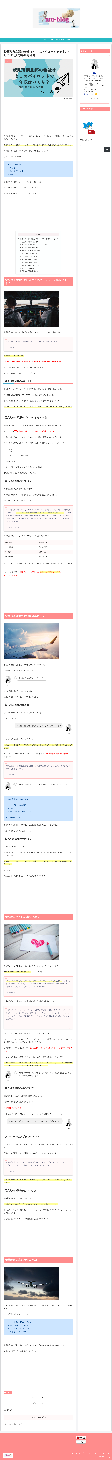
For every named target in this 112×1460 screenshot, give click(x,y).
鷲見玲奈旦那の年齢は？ (30, 256)
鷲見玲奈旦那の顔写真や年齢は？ (31, 250)
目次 (35, 235)
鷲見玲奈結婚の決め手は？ (31, 262)
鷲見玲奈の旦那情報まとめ (29, 271)
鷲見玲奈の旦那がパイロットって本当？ (35, 245)
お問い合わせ (75, 1453)
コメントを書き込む (38, 1417)
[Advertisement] (38, 116)
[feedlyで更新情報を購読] (94, 98)
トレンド (9, 1392)
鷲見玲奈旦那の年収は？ (30, 248)
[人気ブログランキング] (81, 1439)
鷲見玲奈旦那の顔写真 (29, 253)
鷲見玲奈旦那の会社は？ (30, 242)
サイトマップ (104, 1453)
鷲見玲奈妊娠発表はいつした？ (32, 268)
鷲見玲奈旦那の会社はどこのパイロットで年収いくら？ (39, 239)
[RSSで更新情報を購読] (97, 98)
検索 (81, 146)
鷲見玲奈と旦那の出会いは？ (30, 259)
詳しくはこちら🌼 (90, 94)
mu (94, 73)
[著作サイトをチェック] (91, 98)
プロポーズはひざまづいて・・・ (33, 265)
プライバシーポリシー (90, 1453)
